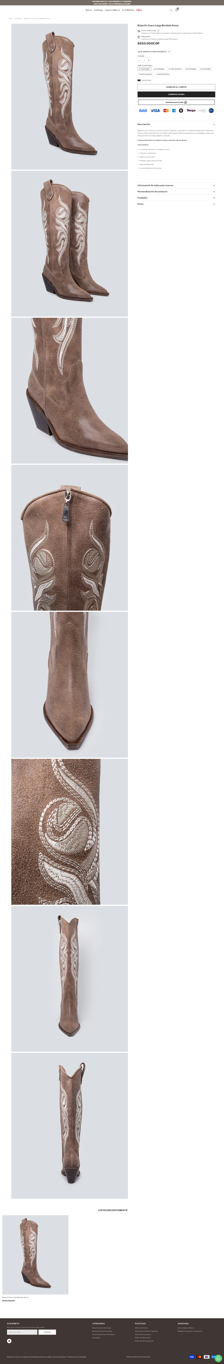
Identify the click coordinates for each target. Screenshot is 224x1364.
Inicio (10, 18)
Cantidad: (141, 56)
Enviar (47, 1332)
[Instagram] (9, 1341)
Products (18, 18)
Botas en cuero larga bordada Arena (15, 1297)
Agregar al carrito (176, 87)
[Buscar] (171, 10)
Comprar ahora (176, 94)
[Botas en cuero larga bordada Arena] (35, 1255)
